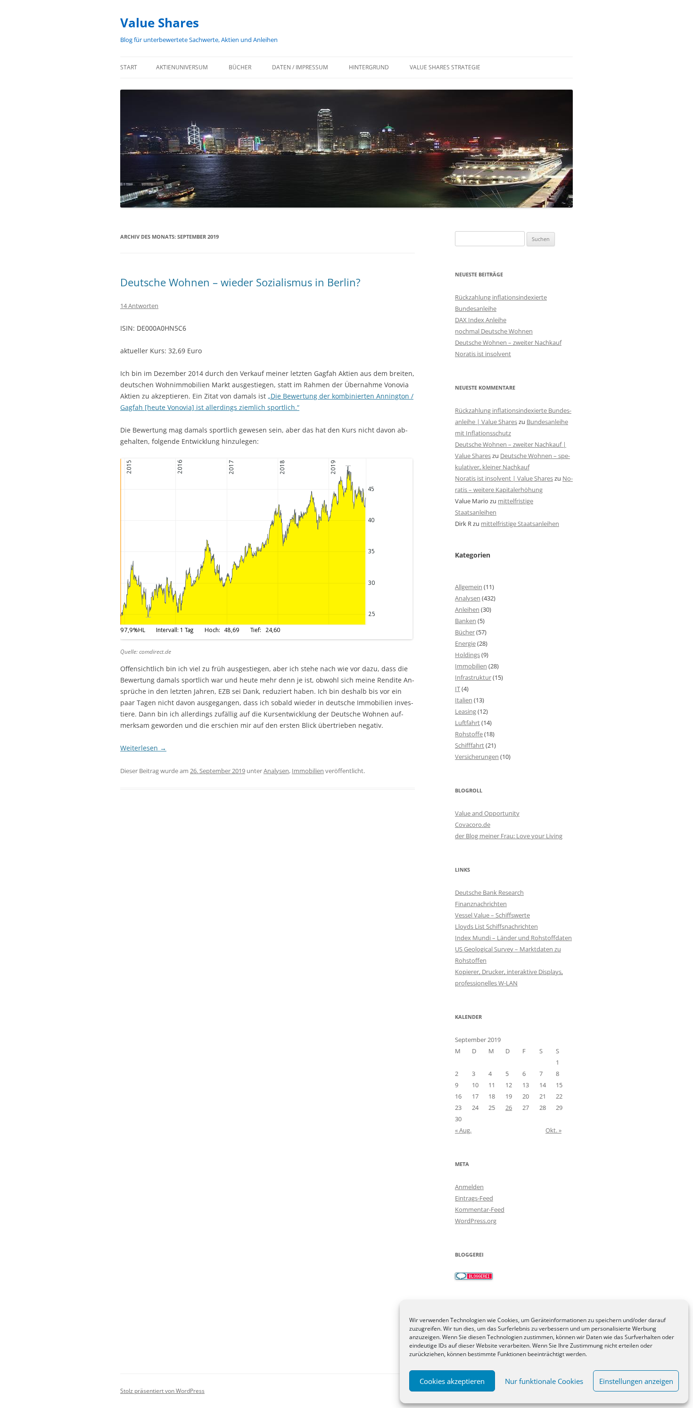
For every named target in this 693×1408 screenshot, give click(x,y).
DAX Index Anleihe (480, 320)
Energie (465, 643)
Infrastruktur (473, 677)
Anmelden (469, 1187)
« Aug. (463, 1130)
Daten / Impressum (300, 67)
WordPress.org (475, 1220)
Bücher (240, 67)
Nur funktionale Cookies (544, 1381)
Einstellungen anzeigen (636, 1381)
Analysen (276, 770)
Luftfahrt (467, 722)
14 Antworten (139, 305)
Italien (463, 700)
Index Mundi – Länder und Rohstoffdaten (513, 937)
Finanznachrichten (481, 904)
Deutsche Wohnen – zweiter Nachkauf (508, 342)
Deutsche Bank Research (489, 892)
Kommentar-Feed (479, 1209)
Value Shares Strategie (445, 67)
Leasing (465, 711)
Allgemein (468, 587)
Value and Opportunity (487, 813)
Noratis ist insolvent (483, 354)
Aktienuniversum (182, 67)
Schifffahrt (469, 745)
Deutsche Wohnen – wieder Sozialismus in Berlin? (240, 282)
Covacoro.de (472, 824)
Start (128, 67)
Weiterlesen (143, 747)
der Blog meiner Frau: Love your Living (508, 836)
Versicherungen (477, 756)
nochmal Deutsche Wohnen (494, 331)
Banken (465, 621)
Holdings (467, 654)
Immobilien (308, 770)
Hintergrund (369, 67)
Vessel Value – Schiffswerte (492, 915)
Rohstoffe (469, 734)
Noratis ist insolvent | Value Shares (504, 478)
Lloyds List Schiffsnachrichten (496, 926)
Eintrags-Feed (474, 1198)
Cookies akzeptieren (452, 1381)
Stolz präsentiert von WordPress (162, 1391)
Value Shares (159, 22)
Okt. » (553, 1130)
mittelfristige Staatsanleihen (520, 523)
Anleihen (467, 609)
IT (457, 688)
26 (508, 1107)
